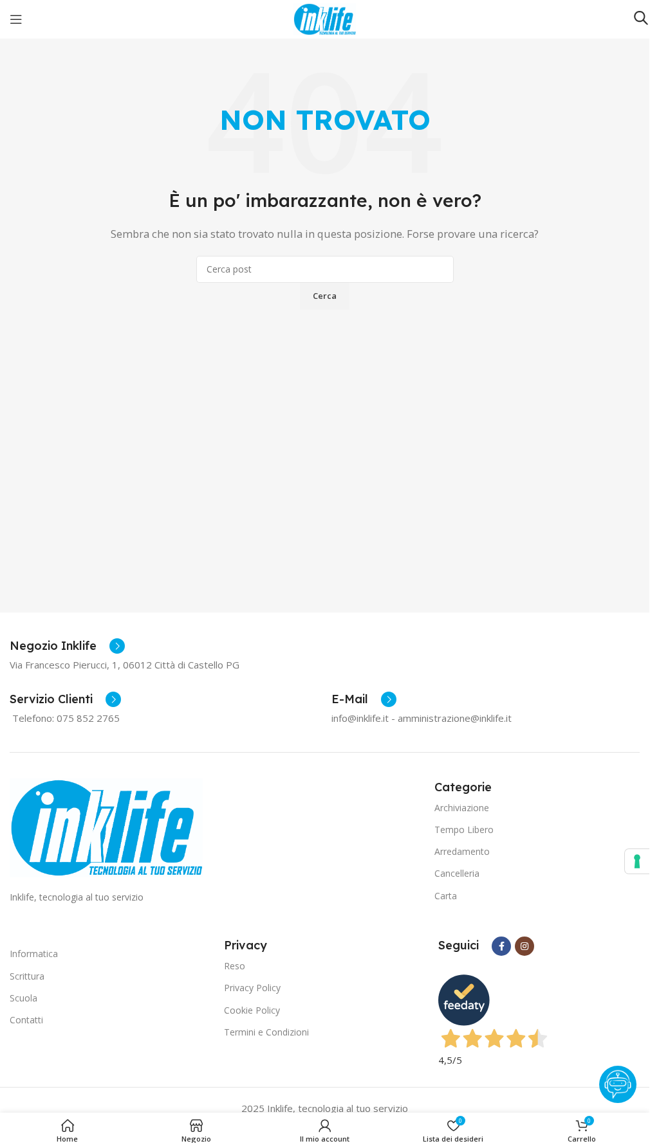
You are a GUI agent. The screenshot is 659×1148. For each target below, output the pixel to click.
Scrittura (27, 976)
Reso (234, 966)
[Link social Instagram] (524, 946)
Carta (445, 896)
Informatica (34, 953)
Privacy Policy (252, 988)
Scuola (23, 998)
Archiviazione (461, 808)
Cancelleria (456, 873)
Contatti (26, 1020)
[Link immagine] (106, 826)
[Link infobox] (67, 646)
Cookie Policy (252, 1010)
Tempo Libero (464, 829)
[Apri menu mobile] (16, 19)
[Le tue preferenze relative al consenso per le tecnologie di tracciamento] (637, 861)
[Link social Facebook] (501, 946)
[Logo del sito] (324, 18)
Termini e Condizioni (266, 1032)
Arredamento (462, 851)
